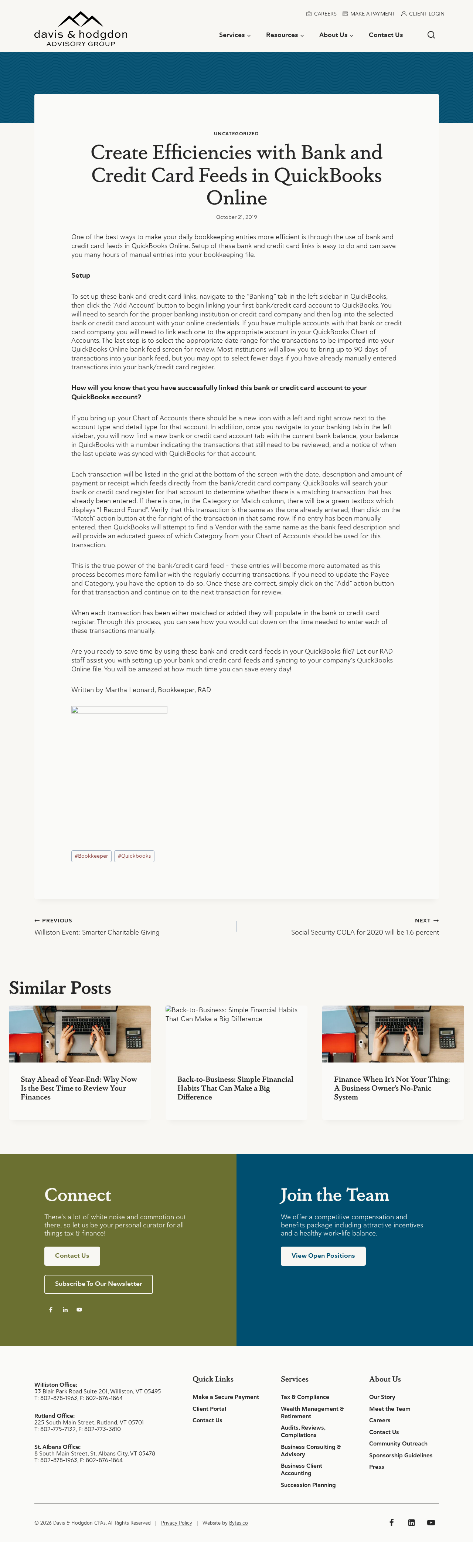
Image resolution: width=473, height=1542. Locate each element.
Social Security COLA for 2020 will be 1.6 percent (365, 926)
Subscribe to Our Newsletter (98, 1284)
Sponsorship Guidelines (401, 1455)
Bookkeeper (91, 856)
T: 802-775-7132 (55, 1429)
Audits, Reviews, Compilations (303, 1431)
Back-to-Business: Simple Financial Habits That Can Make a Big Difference (235, 1087)
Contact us (72, 1255)
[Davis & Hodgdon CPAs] (80, 31)
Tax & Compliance (305, 1397)
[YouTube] (431, 1523)
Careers (325, 13)
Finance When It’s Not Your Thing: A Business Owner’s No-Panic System (392, 1087)
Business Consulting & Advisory (311, 1450)
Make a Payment (372, 13)
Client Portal (209, 1409)
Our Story (382, 1397)
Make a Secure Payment (226, 1397)
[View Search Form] (431, 35)
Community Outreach (398, 1443)
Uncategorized (236, 134)
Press (376, 1467)
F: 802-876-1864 (101, 1398)
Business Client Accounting (301, 1469)
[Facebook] (391, 1523)
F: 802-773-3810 (99, 1429)
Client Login (427, 13)
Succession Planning (308, 1485)
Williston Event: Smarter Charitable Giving (97, 926)
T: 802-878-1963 (55, 1398)
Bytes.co (238, 1523)
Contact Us (386, 35)
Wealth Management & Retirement (312, 1412)
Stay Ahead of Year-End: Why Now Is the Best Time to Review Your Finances (79, 1087)
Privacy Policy (176, 1523)
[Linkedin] (411, 1523)
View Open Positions (323, 1255)
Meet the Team (390, 1409)
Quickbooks (134, 856)
